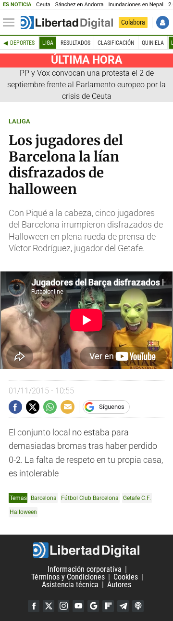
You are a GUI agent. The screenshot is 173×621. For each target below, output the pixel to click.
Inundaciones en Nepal (135, 4)
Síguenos (111, 407)
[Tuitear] (32, 407)
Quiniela (153, 43)
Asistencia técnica (70, 584)
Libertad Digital (86, 550)
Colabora (133, 22)
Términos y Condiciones (68, 576)
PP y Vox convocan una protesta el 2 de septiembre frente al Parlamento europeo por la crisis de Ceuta (86, 84)
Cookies (125, 576)
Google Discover (93, 606)
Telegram (123, 606)
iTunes (138, 606)
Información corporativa (85, 569)
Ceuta (43, 4)
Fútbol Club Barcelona (90, 497)
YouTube (78, 606)
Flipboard (108, 606)
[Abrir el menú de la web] (11, 22)
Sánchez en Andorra (79, 4)
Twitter (48, 606)
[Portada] (66, 22)
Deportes (22, 43)
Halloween (23, 511)
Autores (119, 584)
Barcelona (44, 497)
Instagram (63, 606)
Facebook (33, 606)
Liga (47, 43)
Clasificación (116, 43)
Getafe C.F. (137, 497)
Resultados (75, 43)
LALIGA (19, 121)
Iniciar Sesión (162, 22)
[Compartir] (15, 407)
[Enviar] (50, 407)
